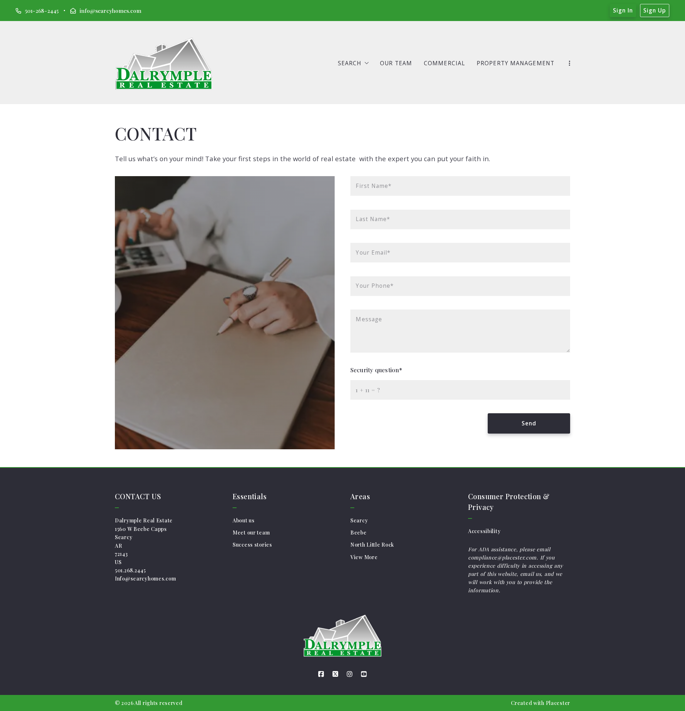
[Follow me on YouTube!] (364, 674)
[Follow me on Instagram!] (349, 674)
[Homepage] (164, 63)
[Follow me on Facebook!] (321, 674)
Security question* (376, 370)
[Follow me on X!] (335, 674)
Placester (558, 703)
